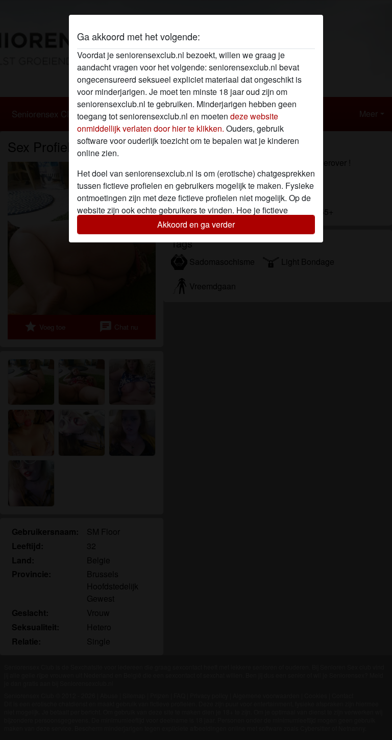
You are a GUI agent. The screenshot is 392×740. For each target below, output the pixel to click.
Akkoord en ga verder (196, 224)
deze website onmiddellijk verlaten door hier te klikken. (177, 122)
